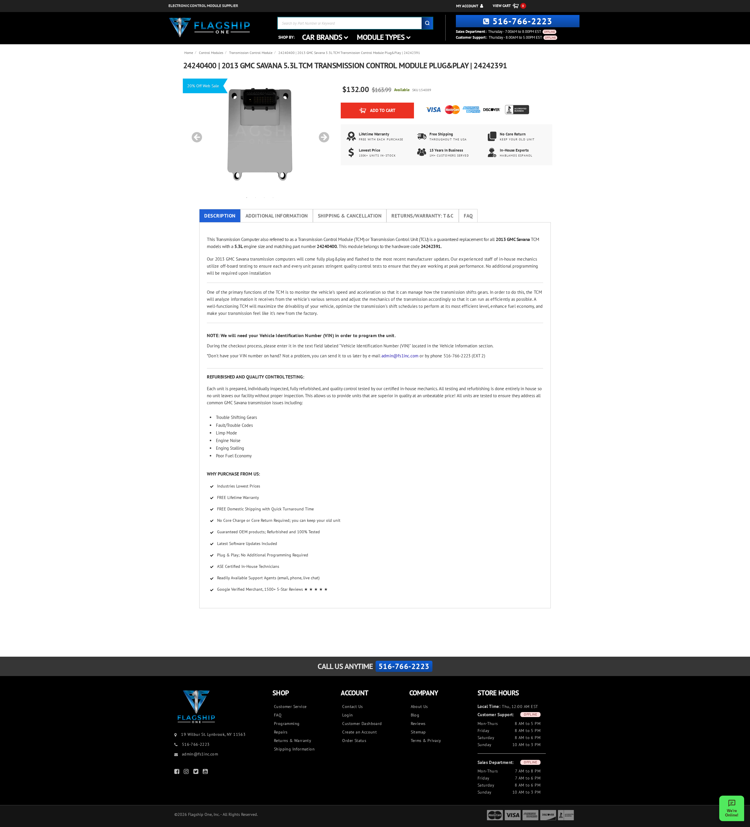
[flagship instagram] (187, 772)
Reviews (418, 723)
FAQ (468, 216)
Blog (415, 715)
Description (220, 216)
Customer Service (290, 706)
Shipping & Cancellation (350, 216)
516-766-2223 (522, 21)
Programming (286, 723)
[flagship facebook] (177, 772)
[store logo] (209, 28)
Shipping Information (294, 749)
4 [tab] (273, 197)
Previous (195, 134)
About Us (419, 706)
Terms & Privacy (426, 740)
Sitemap (418, 732)
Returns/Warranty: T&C (422, 216)
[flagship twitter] (196, 772)
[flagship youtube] (206, 772)
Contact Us (352, 706)
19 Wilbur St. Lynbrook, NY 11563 (213, 734)
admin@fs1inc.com (399, 356)
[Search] (427, 23)
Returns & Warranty (292, 740)
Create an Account (359, 732)
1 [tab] (247, 197)
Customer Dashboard (362, 723)
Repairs (281, 732)
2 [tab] (255, 197)
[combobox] (355, 23)
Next (322, 134)
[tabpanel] (259, 134)
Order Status (354, 740)
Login (347, 715)
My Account (467, 6)
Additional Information (277, 216)
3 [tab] (264, 197)
